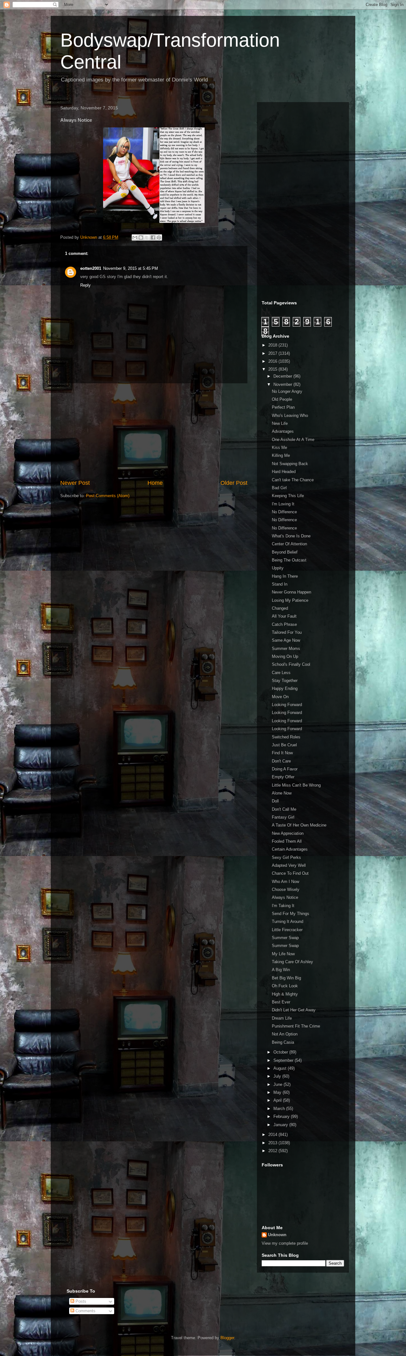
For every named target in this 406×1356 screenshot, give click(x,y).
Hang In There (285, 576)
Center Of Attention (289, 544)
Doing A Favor (285, 769)
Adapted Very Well (289, 865)
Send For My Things (290, 913)
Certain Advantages (290, 849)
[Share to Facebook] (153, 237)
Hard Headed (284, 471)
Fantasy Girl (283, 817)
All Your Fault (284, 616)
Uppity (278, 568)
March (279, 1108)
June (278, 1084)
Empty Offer (283, 777)
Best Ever (281, 1002)
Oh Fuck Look (285, 985)
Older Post (233, 483)
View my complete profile (285, 1243)
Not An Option (285, 1034)
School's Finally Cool (291, 664)
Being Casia (283, 1042)
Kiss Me (279, 447)
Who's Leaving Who (290, 415)
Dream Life (282, 1018)
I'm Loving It (283, 504)
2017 (273, 353)
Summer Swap (285, 937)
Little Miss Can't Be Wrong (296, 785)
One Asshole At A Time (293, 439)
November (283, 384)
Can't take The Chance (293, 479)
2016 (273, 361)
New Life (280, 423)
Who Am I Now (285, 881)
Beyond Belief (285, 552)
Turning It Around (287, 921)
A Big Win (281, 969)
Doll (275, 801)
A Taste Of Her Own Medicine (299, 825)
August (280, 1068)
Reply (85, 285)
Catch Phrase (284, 624)
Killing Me (281, 455)
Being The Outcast (289, 560)
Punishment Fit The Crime (296, 1026)
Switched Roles (286, 737)
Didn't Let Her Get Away (294, 1010)
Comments (84, 1310)
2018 (273, 345)
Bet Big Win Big (286, 978)
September (284, 1060)
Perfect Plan (283, 407)
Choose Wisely (285, 889)
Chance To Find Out (290, 873)
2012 (273, 1150)
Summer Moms (286, 648)
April (278, 1100)
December (283, 376)
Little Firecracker (287, 929)
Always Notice (285, 897)
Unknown (277, 1234)
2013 (273, 1142)
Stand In (279, 584)
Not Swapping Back (290, 463)
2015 (273, 369)
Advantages (283, 431)
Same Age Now (286, 640)
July (277, 1076)
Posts (80, 1301)
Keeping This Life (288, 495)
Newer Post (75, 483)
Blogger (227, 1337)
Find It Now (282, 752)
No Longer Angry (287, 391)
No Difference (284, 511)
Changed (280, 608)
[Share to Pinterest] (159, 237)
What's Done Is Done (291, 536)
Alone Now (281, 793)
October (281, 1052)
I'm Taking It (283, 905)
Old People (282, 399)
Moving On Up (285, 656)
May (278, 1092)
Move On (280, 696)
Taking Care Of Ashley (292, 961)
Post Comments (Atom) (107, 495)
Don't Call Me (284, 809)
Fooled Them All (287, 841)
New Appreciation (288, 833)
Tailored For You (287, 632)
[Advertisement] (153, 431)
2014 (273, 1134)
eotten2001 (90, 268)
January (281, 1124)
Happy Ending (285, 688)
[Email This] (135, 237)
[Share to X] (147, 237)
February (282, 1116)
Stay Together (285, 680)
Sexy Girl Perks (286, 857)
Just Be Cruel (284, 745)
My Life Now (283, 953)
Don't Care (281, 761)
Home (155, 483)
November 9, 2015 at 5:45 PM (130, 268)
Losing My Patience (290, 600)
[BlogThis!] (141, 237)
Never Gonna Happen (291, 592)
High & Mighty (285, 994)
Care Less (281, 672)
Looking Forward (287, 704)
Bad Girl (279, 487)
